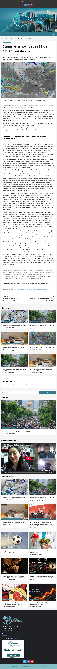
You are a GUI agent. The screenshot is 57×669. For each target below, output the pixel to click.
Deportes (5, 547)
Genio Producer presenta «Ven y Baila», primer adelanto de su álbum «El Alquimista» (14, 576)
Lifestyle (32, 518)
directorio (15, 638)
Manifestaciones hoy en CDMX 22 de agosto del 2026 (16, 431)
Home (2, 39)
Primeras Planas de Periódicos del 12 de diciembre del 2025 (42, 298)
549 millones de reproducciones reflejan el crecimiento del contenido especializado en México (42, 577)
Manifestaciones (34, 321)
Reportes (8, 42)
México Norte (38, 518)
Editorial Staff (16, 55)
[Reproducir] (3, 472)
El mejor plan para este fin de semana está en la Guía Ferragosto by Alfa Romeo (14, 603)
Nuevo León (44, 518)
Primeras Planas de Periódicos (9, 343)
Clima (4, 42)
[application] (28, 458)
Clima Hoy (7, 292)
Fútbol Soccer (11, 547)
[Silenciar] (51, 472)
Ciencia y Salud (33, 547)
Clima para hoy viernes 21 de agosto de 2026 (42, 347)
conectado (18, 385)
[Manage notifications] (3, 666)
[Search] (54, 34)
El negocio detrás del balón (10, 551)
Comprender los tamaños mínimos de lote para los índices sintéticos (41, 603)
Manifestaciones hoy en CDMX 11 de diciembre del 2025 (30, 289)
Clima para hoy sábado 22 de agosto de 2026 (14, 325)
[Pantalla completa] (53, 472)
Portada (9, 599)
